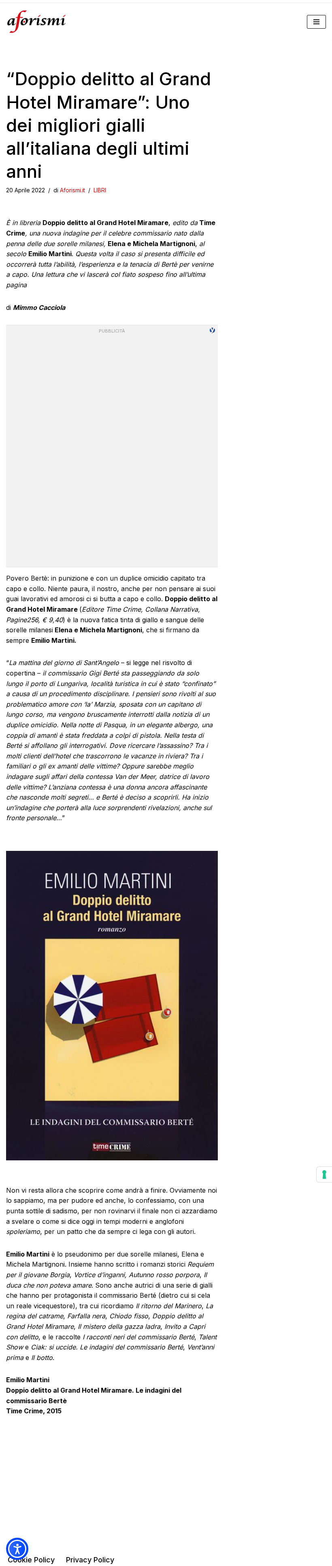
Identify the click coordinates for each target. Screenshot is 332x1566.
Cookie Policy (31, 1559)
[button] (17, 1549)
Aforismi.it (72, 190)
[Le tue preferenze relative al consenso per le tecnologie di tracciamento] (324, 1174)
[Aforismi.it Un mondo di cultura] (36, 21)
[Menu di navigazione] (316, 22)
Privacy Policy (90, 1559)
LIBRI (100, 190)
